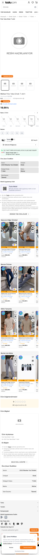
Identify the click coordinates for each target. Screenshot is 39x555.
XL (17, 133)
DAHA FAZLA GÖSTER (18, 462)
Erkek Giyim (12, 16)
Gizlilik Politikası (7, 543)
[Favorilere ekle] (15, 223)
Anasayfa (3, 16)
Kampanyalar (4, 511)
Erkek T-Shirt (23, 16)
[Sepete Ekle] (15, 231)
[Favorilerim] (33, 2)
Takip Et (35, 140)
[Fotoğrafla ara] (35, 7)
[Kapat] (35, 536)
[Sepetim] (36, 2)
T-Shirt (32, 16)
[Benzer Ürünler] (15, 227)
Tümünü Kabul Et (27, 547)
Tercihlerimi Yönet (19, 551)
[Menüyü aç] (2, 2)
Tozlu (7, 195)
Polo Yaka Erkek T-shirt (7, 19)
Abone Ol (34, 530)
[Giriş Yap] (29, 2)
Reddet (11, 547)
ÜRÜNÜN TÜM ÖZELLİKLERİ (18, 214)
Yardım (2, 507)
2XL (22, 133)
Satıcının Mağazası (10, 145)
